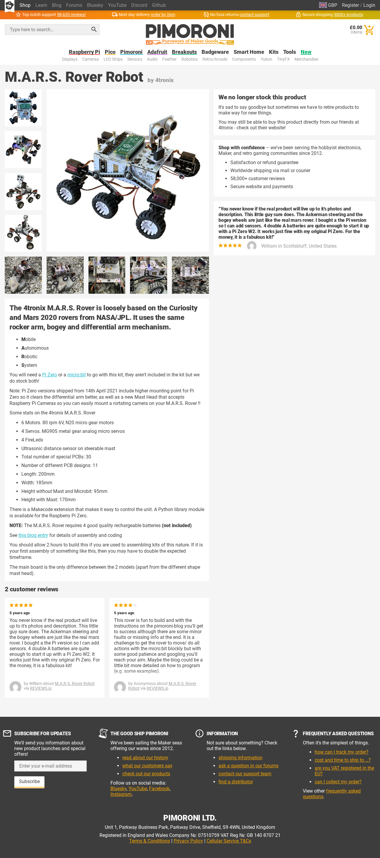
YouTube (117, 5)
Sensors (134, 59)
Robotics (189, 59)
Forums (74, 5)
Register (350, 5)
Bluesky (95, 5)
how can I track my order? (341, 752)
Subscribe (29, 781)
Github (159, 5)
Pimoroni (131, 52)
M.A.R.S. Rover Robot (75, 683)
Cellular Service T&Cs (229, 841)
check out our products (146, 774)
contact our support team (244, 774)
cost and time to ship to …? (343, 760)
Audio (152, 59)
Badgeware (215, 52)
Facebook (159, 788)
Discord (139, 5)
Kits (273, 52)
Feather (169, 59)
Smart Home (249, 52)
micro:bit (76, 375)
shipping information (240, 757)
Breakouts (184, 52)
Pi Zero (49, 375)
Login (369, 5)
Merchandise (306, 59)
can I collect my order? (338, 782)
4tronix (164, 80)
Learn (41, 5)
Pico (110, 52)
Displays (69, 59)
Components (244, 59)
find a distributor (235, 782)
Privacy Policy (188, 841)
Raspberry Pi (84, 52)
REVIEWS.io (41, 688)
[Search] (94, 29)
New (306, 52)
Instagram (121, 794)
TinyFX (283, 59)
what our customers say (147, 766)
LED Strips (113, 59)
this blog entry (33, 535)
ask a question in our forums (248, 766)
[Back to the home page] (190, 34)
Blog (56, 5)
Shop (25, 5)
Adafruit (157, 52)
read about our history (145, 757)
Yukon (266, 59)
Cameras (90, 59)
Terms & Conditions (149, 841)
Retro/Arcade (214, 59)
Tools (289, 52)
